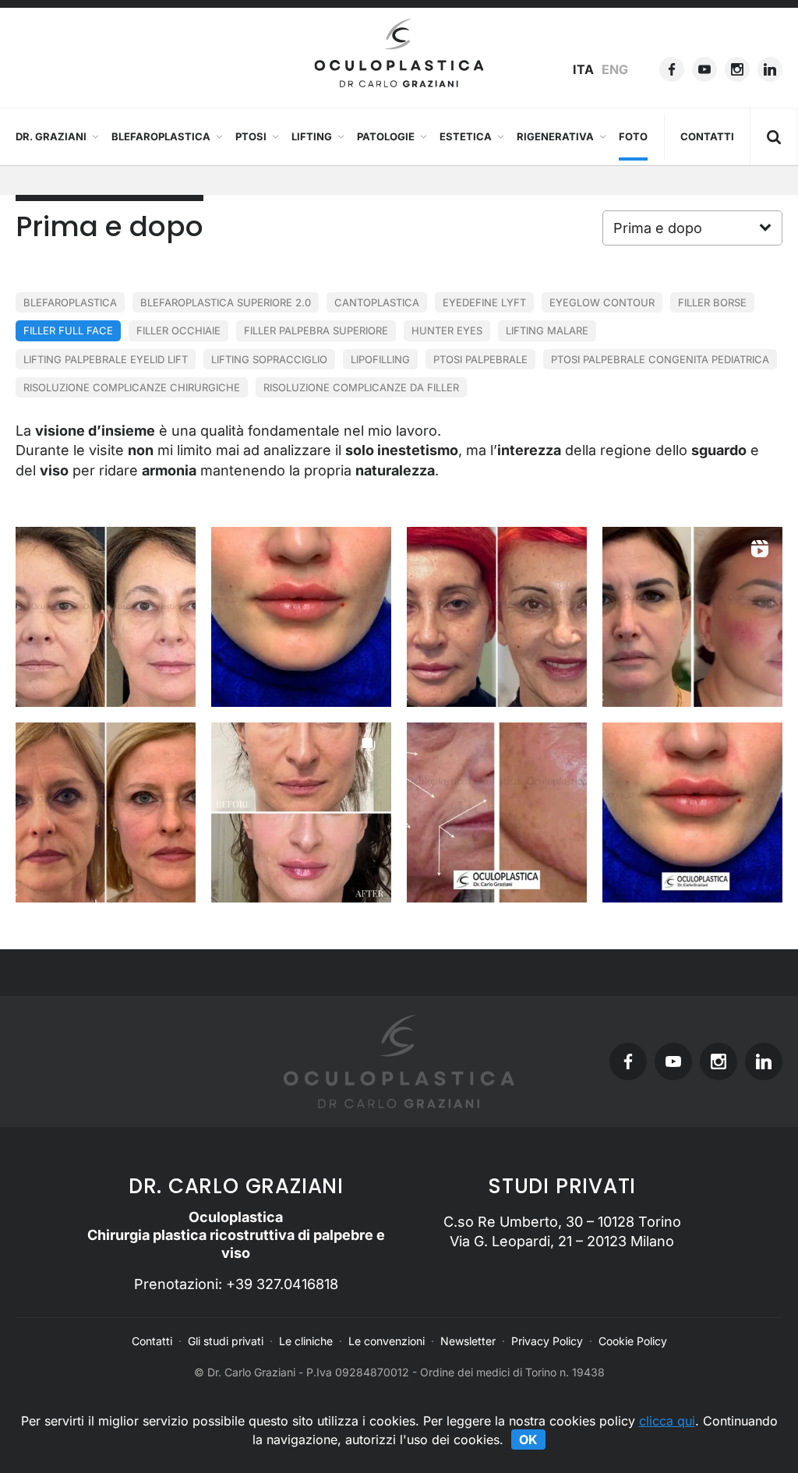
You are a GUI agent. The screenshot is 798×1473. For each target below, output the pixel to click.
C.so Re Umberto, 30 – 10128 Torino (562, 1221)
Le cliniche (306, 1341)
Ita (583, 69)
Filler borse (712, 302)
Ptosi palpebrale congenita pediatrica (660, 359)
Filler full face (68, 330)
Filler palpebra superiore (316, 330)
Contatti (707, 136)
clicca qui (667, 1421)
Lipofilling (380, 359)
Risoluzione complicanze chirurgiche (131, 387)
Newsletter (468, 1341)
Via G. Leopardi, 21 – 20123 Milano (562, 1241)
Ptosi (251, 136)
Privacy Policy (547, 1341)
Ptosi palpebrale (480, 359)
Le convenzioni (386, 1341)
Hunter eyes (446, 330)
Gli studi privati (225, 1341)
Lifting (311, 136)
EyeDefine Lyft (484, 302)
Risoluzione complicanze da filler (361, 387)
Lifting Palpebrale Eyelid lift (105, 359)
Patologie (386, 136)
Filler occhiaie (178, 330)
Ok (528, 1439)
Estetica (466, 136)
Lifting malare (547, 330)
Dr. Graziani (51, 136)
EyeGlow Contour (602, 302)
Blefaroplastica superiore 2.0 (225, 302)
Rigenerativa (555, 136)
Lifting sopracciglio (269, 359)
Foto (633, 136)
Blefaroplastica (160, 136)
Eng (615, 69)
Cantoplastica (376, 302)
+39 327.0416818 (282, 1284)
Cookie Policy (632, 1341)
